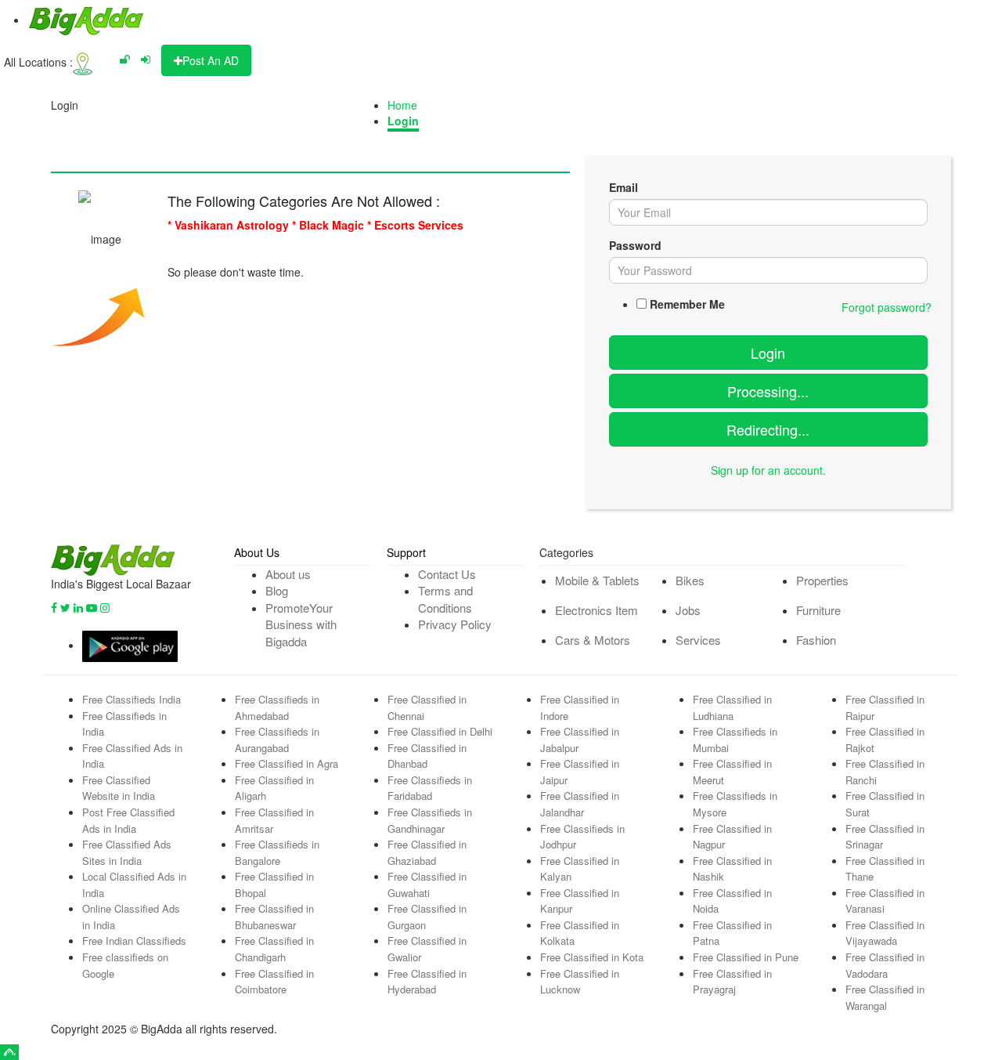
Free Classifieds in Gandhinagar (429, 820)
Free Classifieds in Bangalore (277, 852)
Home (402, 105)
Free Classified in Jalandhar (579, 803)
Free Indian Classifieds (134, 940)
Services (698, 639)
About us (288, 574)
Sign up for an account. (768, 470)
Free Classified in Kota (591, 957)
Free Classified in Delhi (439, 731)
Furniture (818, 610)
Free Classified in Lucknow (579, 981)
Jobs (688, 610)
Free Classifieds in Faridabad (429, 788)
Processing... (768, 391)
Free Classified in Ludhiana (732, 707)
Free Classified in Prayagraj (732, 981)
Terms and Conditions (445, 598)
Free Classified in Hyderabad (427, 981)
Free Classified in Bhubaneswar (274, 916)
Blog (276, 590)
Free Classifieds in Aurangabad (277, 739)
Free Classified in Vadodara (885, 965)
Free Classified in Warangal (885, 997)
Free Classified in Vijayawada (885, 933)
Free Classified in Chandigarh (274, 948)
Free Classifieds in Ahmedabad (277, 707)
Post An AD (210, 60)
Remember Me (687, 304)
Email (623, 187)
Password (635, 245)
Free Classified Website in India (118, 788)
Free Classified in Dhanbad (427, 756)
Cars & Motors (592, 639)
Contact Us (447, 574)
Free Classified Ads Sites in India (126, 852)
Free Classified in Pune (745, 957)
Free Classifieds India (131, 699)
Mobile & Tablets (597, 580)
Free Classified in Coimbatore (274, 981)
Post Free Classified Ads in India (128, 820)
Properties (822, 580)
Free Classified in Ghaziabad (427, 852)
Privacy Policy (455, 624)
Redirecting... (767, 429)
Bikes (690, 580)
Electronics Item (596, 610)
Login (403, 120)
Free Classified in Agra (286, 763)
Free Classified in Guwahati (427, 884)
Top (9, 1052)
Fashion (816, 639)
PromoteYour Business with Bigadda (301, 624)
